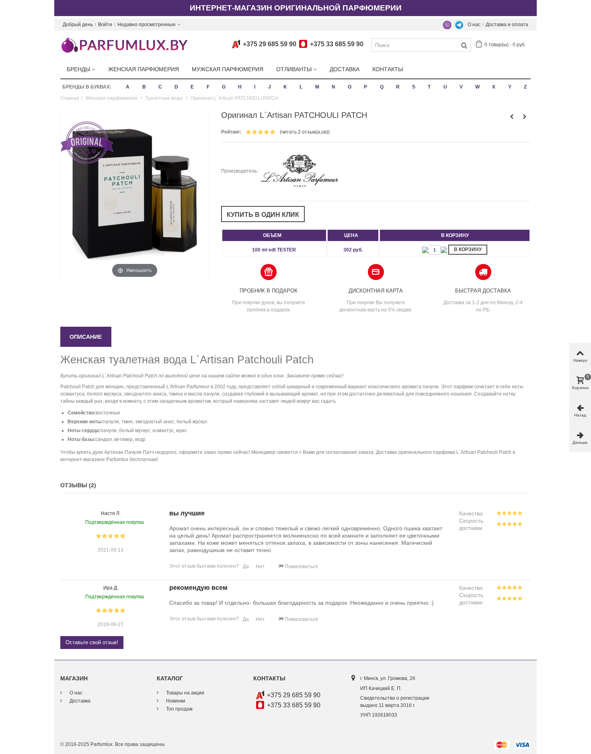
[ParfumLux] (124, 44)
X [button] (493, 87)
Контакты (387, 69)
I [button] (254, 87)
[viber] (447, 25)
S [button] (413, 87)
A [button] (127, 87)
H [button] (240, 87)
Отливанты (294, 69)
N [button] (333, 87)
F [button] (208, 87)
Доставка (344, 69)
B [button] (144, 87)
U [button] (445, 87)
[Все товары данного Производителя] (299, 171)
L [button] (301, 87)
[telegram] (459, 25)
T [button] (429, 87)
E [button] (192, 87)
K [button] (285, 87)
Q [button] (382, 87)
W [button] (477, 87)
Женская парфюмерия (143, 69)
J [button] (269, 87)
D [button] (176, 87)
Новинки (175, 701)
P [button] (365, 87)
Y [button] (509, 87)
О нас (474, 24)
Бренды (78, 69)
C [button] (160, 87)
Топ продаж (179, 709)
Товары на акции (184, 693)
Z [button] (525, 87)
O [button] (349, 87)
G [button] (224, 87)
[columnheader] (274, 235)
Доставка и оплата (507, 24)
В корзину (468, 249)
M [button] (317, 87)
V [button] (461, 87)
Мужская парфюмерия (227, 69)
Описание (86, 337)
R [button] (398, 87)
